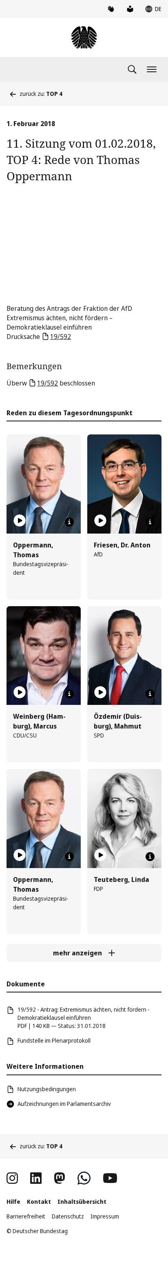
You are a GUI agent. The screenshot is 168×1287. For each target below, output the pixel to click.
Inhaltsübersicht (81, 1201)
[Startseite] (84, 37)
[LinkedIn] (36, 1178)
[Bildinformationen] (69, 522)
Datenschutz (68, 1216)
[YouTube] (110, 1178)
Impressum (105, 1216)
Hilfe (13, 1201)
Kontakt (39, 1201)
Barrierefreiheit (26, 1216)
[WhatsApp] (84, 1178)
